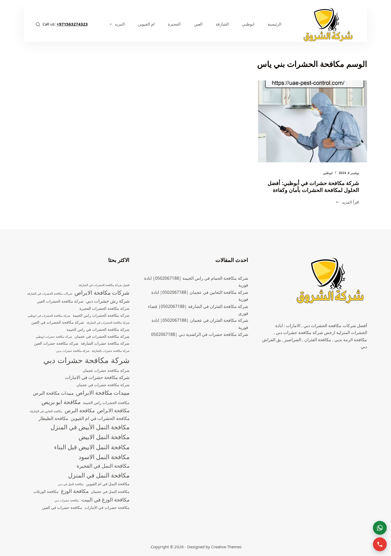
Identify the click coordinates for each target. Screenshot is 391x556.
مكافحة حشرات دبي (67, 500)
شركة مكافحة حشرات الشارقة (105, 343)
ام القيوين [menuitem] (146, 24)
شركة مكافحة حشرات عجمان (106, 370)
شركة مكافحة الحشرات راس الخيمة (101, 315)
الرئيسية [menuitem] (274, 24)
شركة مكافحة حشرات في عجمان (103, 384)
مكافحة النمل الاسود (104, 457)
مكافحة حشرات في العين (62, 507)
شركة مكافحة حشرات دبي (86, 360)
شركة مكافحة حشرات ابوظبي (54, 337)
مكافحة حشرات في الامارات (107, 507)
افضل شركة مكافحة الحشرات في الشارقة (104, 285)
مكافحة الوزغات (46, 491)
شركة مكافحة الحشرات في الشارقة (108, 322)
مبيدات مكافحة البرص (53, 393)
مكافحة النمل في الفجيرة (103, 465)
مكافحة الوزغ (75, 491)
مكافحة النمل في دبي (71, 484)
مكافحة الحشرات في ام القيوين (100, 418)
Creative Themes (226, 546)
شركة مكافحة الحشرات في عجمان (102, 336)
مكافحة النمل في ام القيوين (108, 483)
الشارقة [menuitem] (222, 24)
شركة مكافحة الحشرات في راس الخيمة (98, 329)
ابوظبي (327, 173)
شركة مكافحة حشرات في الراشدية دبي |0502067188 (199, 334)
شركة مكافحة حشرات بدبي (72, 351)
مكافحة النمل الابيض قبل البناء (92, 447)
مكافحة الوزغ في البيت (105, 499)
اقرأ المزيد (350, 202)
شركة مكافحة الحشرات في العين (57, 322)
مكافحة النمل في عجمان (110, 491)
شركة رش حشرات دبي (108, 301)
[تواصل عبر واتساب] (380, 528)
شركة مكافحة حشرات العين (56, 343)
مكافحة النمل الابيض (104, 437)
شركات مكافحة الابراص (102, 292)
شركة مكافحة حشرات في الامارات (97, 377)
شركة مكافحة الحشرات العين (60, 301)
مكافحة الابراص (113, 410)
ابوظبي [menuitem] (248, 24)
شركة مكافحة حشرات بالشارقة (111, 351)
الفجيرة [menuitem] (174, 24)
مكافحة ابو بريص (61, 402)
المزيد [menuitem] (120, 24)
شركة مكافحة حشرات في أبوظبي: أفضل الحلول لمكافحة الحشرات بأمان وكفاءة (313, 186)
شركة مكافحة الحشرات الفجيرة (105, 308)
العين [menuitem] (198, 24)
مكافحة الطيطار (53, 418)
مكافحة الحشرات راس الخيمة (106, 402)
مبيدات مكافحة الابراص (103, 392)
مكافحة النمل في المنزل (99, 475)
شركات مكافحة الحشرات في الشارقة (49, 293)
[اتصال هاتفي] (380, 544)
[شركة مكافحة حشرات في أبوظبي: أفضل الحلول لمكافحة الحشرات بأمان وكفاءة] (312, 121)
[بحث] (38, 24)
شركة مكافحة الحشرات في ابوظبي (49, 316)
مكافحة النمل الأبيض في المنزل (90, 427)
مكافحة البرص (80, 410)
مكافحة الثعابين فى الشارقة (46, 411)
